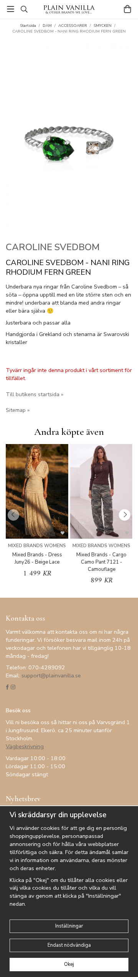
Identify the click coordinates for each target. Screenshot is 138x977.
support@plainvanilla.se (51, 675)
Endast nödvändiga (69, 945)
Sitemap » (18, 410)
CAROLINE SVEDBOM (53, 247)
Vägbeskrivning (25, 746)
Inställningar (69, 926)
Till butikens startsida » (34, 394)
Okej (69, 964)
